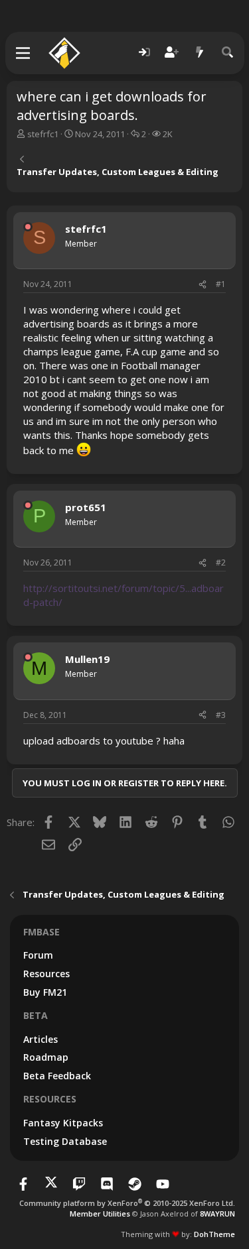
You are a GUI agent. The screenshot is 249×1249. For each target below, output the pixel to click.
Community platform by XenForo (127, 1203)
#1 (221, 284)
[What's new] (200, 52)
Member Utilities (100, 1214)
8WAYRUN (217, 1214)
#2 (221, 562)
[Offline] (28, 226)
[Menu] (23, 53)
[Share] (202, 284)
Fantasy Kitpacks (63, 1122)
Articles (40, 1039)
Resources (46, 973)
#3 (221, 715)
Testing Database (65, 1141)
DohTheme (214, 1234)
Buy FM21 (45, 992)
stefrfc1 (42, 134)
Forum (38, 955)
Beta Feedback (57, 1075)
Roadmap (45, 1057)
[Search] (228, 52)
